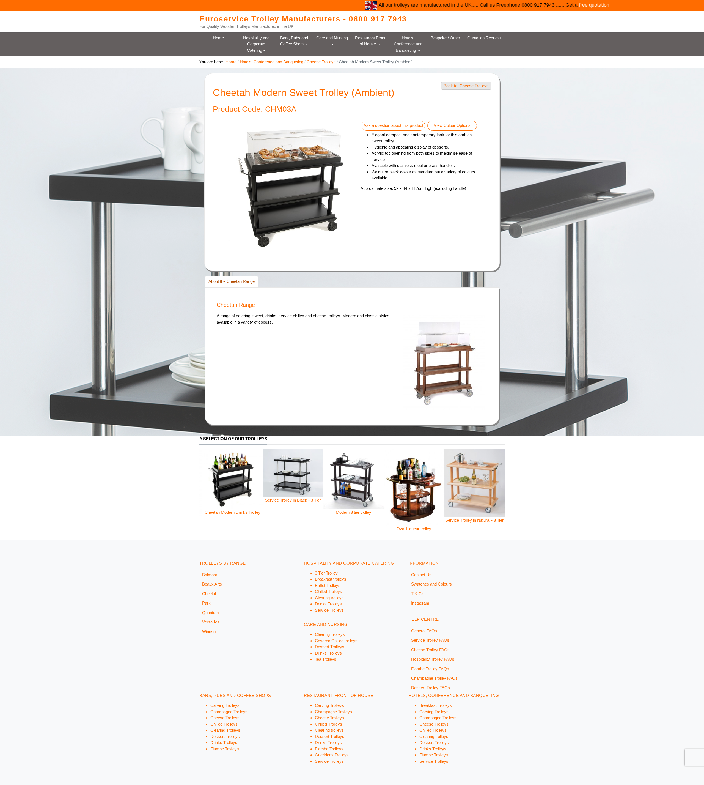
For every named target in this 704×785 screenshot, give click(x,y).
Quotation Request (484, 37)
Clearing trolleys (329, 597)
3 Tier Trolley (326, 573)
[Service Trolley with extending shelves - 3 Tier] (422, 471)
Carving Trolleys (225, 705)
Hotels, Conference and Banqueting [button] (409, 43)
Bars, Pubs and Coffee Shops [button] (294, 40)
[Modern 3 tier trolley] (241, 478)
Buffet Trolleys (327, 585)
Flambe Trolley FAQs (430, 668)
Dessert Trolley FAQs (430, 687)
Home (218, 37)
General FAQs (424, 630)
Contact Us (421, 574)
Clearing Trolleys (330, 634)
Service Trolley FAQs (430, 640)
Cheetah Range (236, 305)
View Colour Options (452, 125)
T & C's (418, 593)
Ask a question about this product (393, 125)
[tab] (231, 281)
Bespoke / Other (446, 37)
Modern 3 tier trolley (241, 512)
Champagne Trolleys (229, 711)
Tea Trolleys (325, 659)
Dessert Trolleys (329, 646)
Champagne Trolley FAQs (434, 678)
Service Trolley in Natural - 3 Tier (362, 520)
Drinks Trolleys (328, 603)
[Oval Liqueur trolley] (301, 487)
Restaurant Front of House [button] (370, 40)
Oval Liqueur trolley (301, 528)
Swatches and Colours (431, 584)
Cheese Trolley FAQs (430, 649)
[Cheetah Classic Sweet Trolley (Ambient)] (483, 484)
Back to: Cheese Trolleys (466, 85)
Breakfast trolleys (330, 579)
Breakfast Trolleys (435, 705)
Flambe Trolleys (224, 748)
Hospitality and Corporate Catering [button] (257, 43)
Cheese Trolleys (225, 717)
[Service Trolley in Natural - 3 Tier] (362, 482)
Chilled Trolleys (328, 591)
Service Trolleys (329, 610)
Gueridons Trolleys (332, 755)
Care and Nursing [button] (332, 37)
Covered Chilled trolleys (336, 640)
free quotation (469, 5)
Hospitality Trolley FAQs (432, 659)
